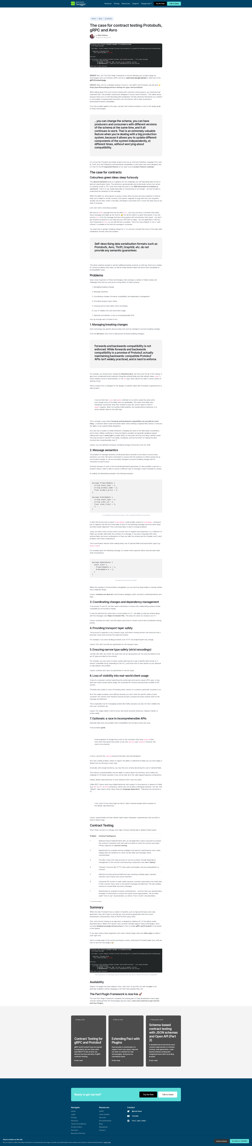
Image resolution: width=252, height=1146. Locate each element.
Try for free (160, 4)
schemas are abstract (104, 594)
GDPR (101, 1111)
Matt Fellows (103, 35)
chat (143, 1121)
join (138, 1121)
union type (109, 435)
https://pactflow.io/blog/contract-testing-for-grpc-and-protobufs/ (116, 87)
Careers (102, 1130)
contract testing (120, 846)
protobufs (108, 18)
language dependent (131, 789)
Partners (74, 1130)
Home (94, 18)
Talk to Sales (174, 4)
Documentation (105, 1121)
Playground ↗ (146, 4)
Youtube (135, 1116)
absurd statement (100, 182)
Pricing (116, 4)
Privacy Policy (76, 1127)
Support (135, 4)
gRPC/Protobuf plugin (98, 80)
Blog (100, 18)
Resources (126, 4)
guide (103, 728)
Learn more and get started (136, 78)
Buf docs (100, 334)
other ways (148, 933)
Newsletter (103, 1127)
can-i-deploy (150, 862)
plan (150, 986)
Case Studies (104, 1114)
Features (108, 4)
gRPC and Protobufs (144, 926)
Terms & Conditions (78, 1124)
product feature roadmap (143, 167)
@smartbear (137, 1111)
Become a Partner (78, 1133)
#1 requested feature (109, 167)
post (106, 106)
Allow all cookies (239, 1141)
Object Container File (115, 616)
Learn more (107, 1142)
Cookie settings (221, 1141)
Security (102, 1117)
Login (73, 1114)
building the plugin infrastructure (110, 926)
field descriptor (127, 374)
